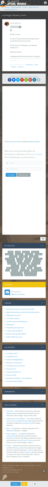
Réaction (13, 67)
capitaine (24, 434)
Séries (29, 268)
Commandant (18, 421)
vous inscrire (36, 154)
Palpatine (9, 413)
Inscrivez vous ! (24, 175)
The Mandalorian (30, 273)
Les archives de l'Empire (14, 381)
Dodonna (27, 423)
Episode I (26, 252)
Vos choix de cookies (27, 465)
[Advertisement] (24, 112)
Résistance (10, 431)
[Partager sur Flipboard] (30, 80)
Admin (36, 64)
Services (37, 268)
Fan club (20, 259)
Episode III (9, 254)
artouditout (15, 23)
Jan (22, 423)
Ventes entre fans (15, 142)
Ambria (8, 446)
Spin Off (15, 270)
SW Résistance (37, 270)
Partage (15, 484)
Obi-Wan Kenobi (23, 263)
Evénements (10, 259)
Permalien (20, 67)
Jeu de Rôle (38, 259)
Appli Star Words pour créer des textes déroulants (23, 312)
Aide (24, 484)
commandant (11, 436)
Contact (38, 465)
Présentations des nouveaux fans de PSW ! (20, 309)
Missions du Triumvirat (13, 363)
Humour (28, 259)
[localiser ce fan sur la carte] (20, 27)
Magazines (36, 261)
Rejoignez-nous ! (7, 468)
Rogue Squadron (12, 268)
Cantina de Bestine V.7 (13, 372)
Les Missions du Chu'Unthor (15, 366)
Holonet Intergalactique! (14, 360)
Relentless (9, 438)
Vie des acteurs (30, 275)
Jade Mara (9, 411)
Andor (10, 252)
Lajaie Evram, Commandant (15, 419)
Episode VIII (34, 256)
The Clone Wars (16, 273)
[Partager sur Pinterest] (22, 80)
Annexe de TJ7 (11, 369)
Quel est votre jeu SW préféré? (16, 334)
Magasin (27, 261)
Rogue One (32, 266)
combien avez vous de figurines (16, 321)
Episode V (38, 254)
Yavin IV (8, 421)
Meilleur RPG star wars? (14, 337)
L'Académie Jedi (11, 356)
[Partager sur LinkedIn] (34, 80)
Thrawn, (30, 440)
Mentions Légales (14, 465)
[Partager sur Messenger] (14, 80)
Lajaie (30, 421)
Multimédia (12, 263)
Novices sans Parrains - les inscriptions (19, 378)
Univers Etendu (16, 275)
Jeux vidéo (11, 261)
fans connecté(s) (18, 292)
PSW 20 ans (15, 266)
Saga (22, 268)
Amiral (25, 440)
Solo (7, 270)
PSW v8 (4, 465)
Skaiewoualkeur (34, 142)
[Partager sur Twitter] (18, 80)
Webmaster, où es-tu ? (13, 315)
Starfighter (24, 270)
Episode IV (19, 254)
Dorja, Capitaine (11, 434)
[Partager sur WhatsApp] (26, 80)
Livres (19, 261)
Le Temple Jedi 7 (12, 353)
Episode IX (28, 254)
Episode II (35, 252)
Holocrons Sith (11, 375)
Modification (29, 64)
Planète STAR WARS (18, 3)
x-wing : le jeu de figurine (14, 331)
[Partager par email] (38, 80)
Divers (18, 252)
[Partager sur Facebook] (9, 80)
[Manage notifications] (44, 471)
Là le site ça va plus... (13, 318)
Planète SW (36, 263)
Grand (20, 440)
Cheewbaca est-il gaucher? (15, 328)
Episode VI (13, 256)
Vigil (7, 428)
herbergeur (10, 325)
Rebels (23, 266)
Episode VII (23, 256)
